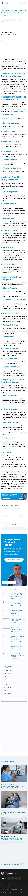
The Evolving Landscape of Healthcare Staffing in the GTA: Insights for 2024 (12, 839)
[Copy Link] (6, 25)
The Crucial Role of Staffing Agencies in (16, 628)
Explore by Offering (16, 889)
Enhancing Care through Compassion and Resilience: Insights (17, 638)
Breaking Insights (8, 670)
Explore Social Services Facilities (9, 886)
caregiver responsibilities (16, 18)
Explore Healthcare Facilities (8, 884)
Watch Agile (7, 693)
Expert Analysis (8, 676)
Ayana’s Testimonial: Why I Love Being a (18, 619)
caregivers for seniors (6, 20)
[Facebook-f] (9, 878)
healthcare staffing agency (11, 471)
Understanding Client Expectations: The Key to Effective (18, 655)
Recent (6, 684)
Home (2, 32)
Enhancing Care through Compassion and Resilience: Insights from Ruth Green (12, 787)
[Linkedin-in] (16, 878)
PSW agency (19, 483)
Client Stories (8, 673)
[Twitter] (12, 878)
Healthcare (8, 32)
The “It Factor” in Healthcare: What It (16, 602)
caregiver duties (5, 18)
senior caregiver (5, 22)
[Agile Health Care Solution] (6, 2)
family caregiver (17, 20)
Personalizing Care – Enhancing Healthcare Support (17, 646)
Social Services (8, 687)
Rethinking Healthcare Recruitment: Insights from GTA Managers (18, 595)
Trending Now (8, 690)
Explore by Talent (5, 889)
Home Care (7, 682)
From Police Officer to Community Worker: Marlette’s (17, 612)
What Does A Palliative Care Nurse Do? (12, 864)
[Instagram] (19, 878)
